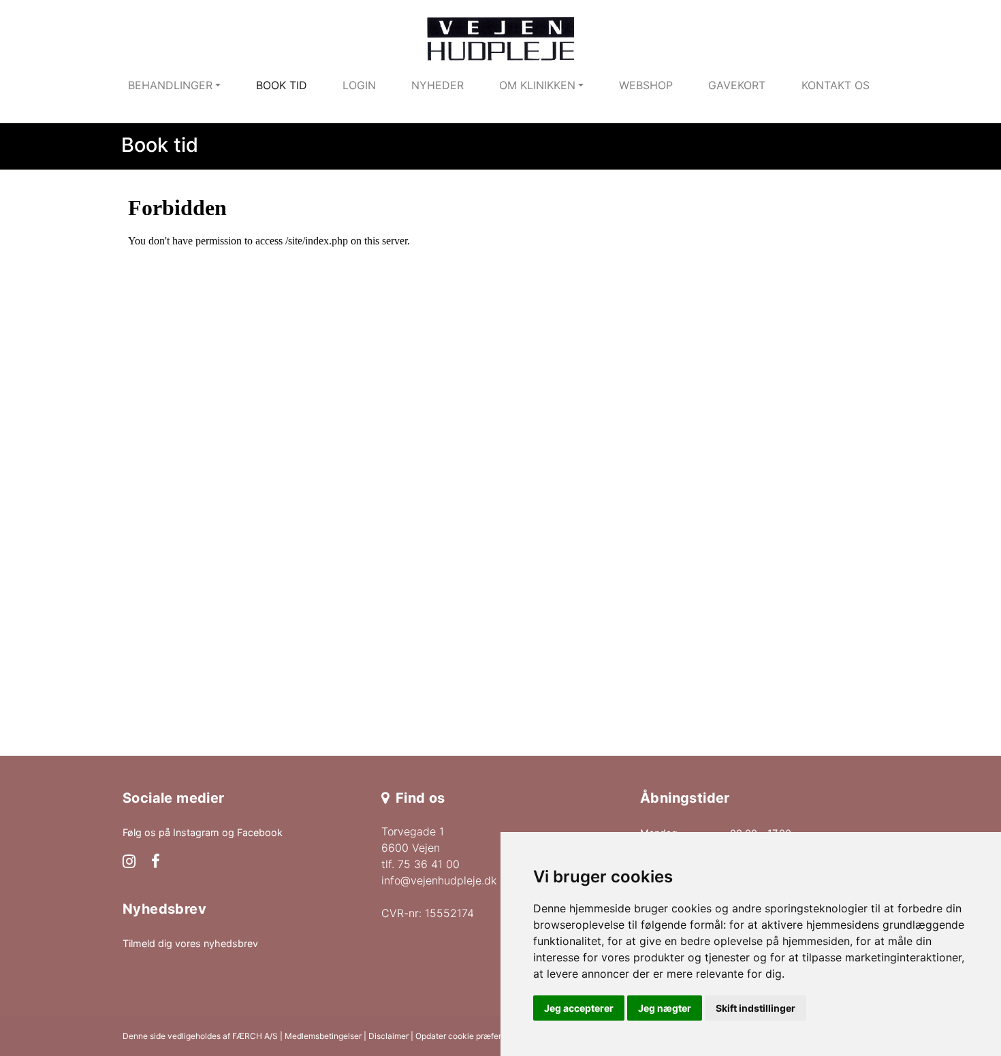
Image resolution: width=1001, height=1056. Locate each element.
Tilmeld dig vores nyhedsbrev (190, 943)
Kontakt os (835, 85)
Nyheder (437, 85)
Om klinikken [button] (537, 85)
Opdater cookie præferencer (469, 1036)
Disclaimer (388, 1036)
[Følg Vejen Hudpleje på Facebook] (155, 862)
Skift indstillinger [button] (755, 1008)
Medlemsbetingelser (323, 1036)
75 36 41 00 (429, 864)
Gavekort (736, 85)
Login (359, 85)
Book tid (281, 85)
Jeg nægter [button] (664, 1008)
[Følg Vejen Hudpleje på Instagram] (129, 862)
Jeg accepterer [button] (579, 1008)
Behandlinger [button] (170, 85)
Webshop (646, 85)
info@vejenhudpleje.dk (438, 880)
